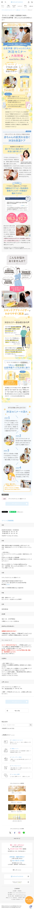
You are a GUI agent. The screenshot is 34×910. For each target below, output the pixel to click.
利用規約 (19, 890)
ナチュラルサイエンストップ (8, 10)
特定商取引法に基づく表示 (20, 895)
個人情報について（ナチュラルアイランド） (17, 894)
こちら (8, 584)
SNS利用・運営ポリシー (23, 897)
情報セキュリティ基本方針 (11, 897)
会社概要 (14, 890)
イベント (24, 10)
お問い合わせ (18, 870)
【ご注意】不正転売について (17, 899)
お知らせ (18, 10)
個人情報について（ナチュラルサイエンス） (17, 892)
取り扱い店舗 (11, 895)
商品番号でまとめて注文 (8, 728)
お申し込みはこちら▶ (29, 900)
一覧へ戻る (17, 710)
